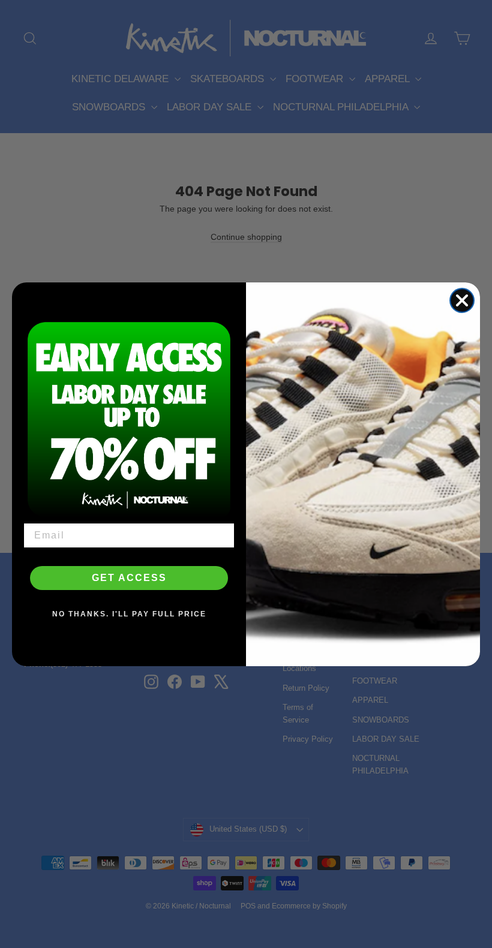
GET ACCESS (129, 578)
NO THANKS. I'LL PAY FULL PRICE (129, 614)
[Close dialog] (462, 300)
